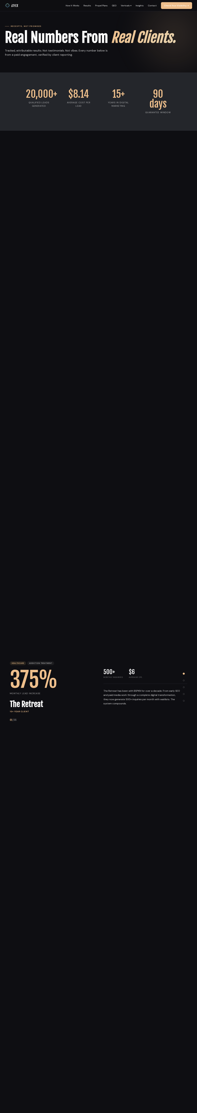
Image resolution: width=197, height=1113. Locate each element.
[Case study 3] (183, 687)
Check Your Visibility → (176, 5)
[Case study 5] (183, 700)
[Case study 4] (183, 694)
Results (87, 5)
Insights (140, 5)
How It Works (72, 5)
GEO (114, 5)
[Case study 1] (183, 673)
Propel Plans (101, 5)
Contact (152, 5)
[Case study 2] (183, 680)
